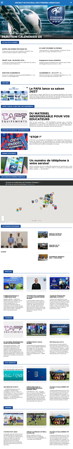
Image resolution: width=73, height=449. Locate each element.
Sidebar (71, 2)
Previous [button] (3, 20)
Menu (3, 2)
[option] (36, 22)
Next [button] (69, 20)
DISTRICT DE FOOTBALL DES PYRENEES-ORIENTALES (37, 3)
